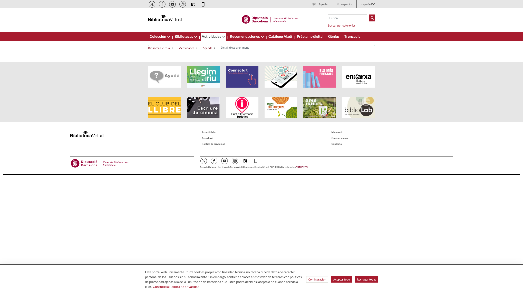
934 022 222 (302, 167)
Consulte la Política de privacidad (176, 286)
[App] (203, 3)
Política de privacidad (213, 143)
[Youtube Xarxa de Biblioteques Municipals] (173, 3)
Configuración (317, 279)
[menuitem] (158, 36)
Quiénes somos (339, 137)
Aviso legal (207, 137)
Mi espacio (344, 4)
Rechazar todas (366, 279)
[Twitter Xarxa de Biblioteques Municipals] (152, 3)
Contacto (336, 143)
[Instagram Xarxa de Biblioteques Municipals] (183, 3)
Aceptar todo (341, 279)
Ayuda (322, 4)
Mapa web (336, 132)
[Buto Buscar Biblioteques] (372, 17)
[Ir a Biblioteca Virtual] (270, 18)
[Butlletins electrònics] (193, 3)
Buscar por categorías (341, 25)
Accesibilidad (209, 132)
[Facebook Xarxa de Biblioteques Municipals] (162, 3)
